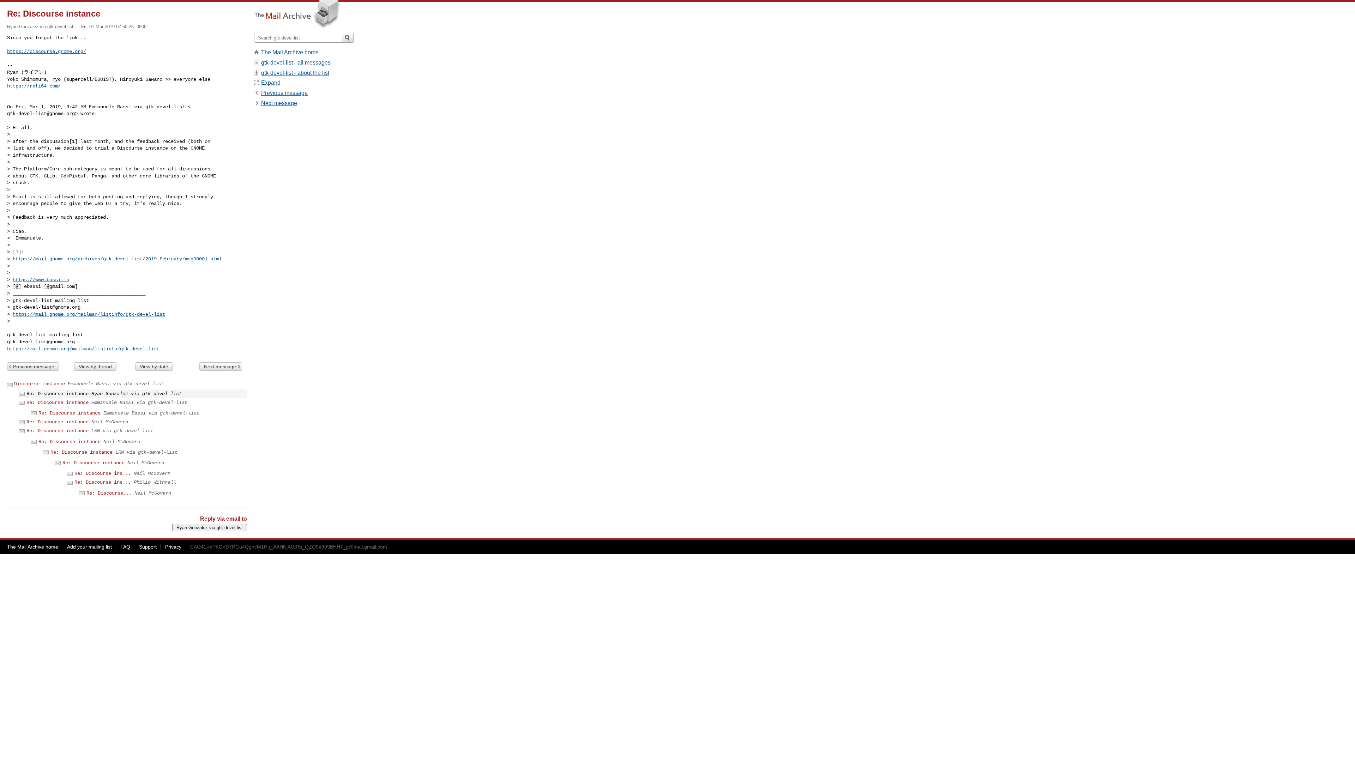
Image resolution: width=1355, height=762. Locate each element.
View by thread (95, 366)
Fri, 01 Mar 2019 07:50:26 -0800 (113, 26)
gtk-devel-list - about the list (295, 73)
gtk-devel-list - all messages (296, 63)
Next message (220, 366)
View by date (154, 366)
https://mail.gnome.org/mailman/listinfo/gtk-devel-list (89, 314)
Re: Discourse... (109, 493)
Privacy (173, 547)
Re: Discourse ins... (102, 473)
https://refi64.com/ (34, 86)
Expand (271, 83)
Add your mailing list (89, 547)
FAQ (125, 547)
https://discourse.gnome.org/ (46, 51)
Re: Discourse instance (57, 402)
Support (148, 547)
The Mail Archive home (290, 52)
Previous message (33, 366)
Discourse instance (39, 384)
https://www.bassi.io (41, 280)
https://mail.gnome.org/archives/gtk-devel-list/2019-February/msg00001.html (117, 259)
